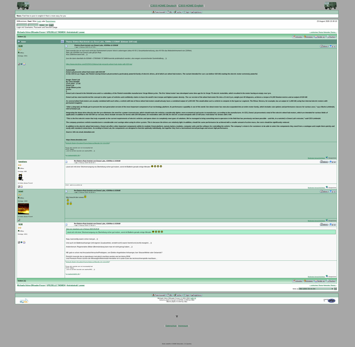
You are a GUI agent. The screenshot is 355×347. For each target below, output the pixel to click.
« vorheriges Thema (316, 32)
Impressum (183, 326)
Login (39, 21)
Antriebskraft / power (76, 32)
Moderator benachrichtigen (316, 158)
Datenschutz (171, 326)
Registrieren (50, 21)
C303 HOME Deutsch (163, 5)
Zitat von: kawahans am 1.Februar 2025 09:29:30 (82, 229)
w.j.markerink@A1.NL (73, 155)
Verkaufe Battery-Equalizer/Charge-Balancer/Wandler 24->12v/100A (87, 143)
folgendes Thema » (330, 32)
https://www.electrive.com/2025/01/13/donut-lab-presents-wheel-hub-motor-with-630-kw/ (99, 64)
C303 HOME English (190, 5)
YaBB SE (193, 298)
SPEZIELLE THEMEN (56, 32)
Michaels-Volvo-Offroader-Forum (31, 32)
